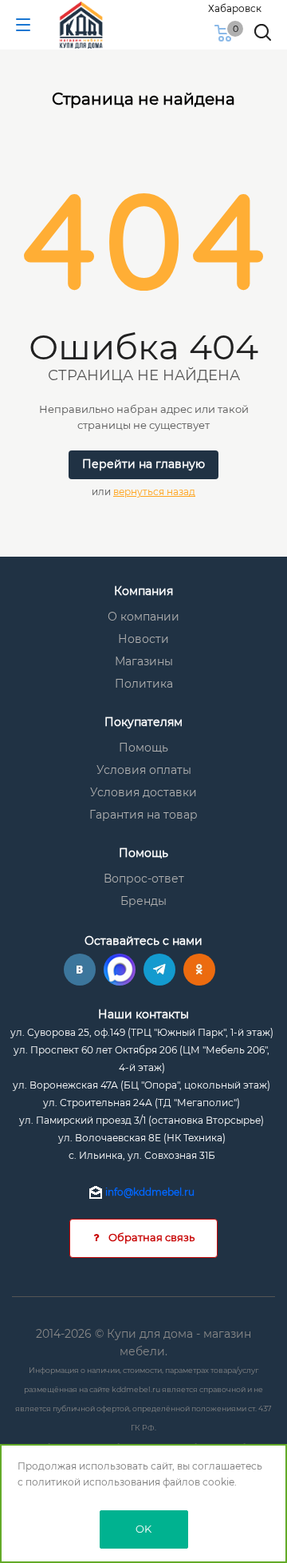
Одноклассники (199, 970)
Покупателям (143, 722)
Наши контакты (143, 1014)
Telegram (159, 970)
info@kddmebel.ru (150, 1192)
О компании (143, 616)
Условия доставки (143, 792)
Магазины (144, 661)
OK (143, 1528)
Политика (144, 683)
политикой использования (93, 1482)
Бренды (143, 901)
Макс (120, 970)
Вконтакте (80, 970)
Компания (143, 591)
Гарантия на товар (143, 814)
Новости (143, 639)
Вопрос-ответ (144, 878)
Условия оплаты (143, 770)
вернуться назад (154, 492)
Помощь (143, 747)
